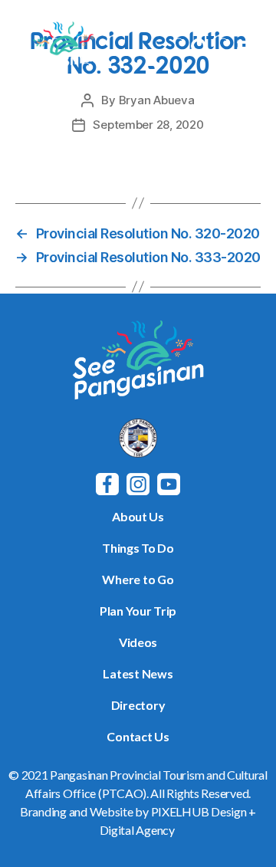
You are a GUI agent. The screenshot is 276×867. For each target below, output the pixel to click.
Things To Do (138, 547)
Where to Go (137, 579)
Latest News (137, 673)
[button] (247, 48)
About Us (138, 516)
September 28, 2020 (148, 124)
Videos (138, 642)
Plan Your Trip (138, 610)
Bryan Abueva (157, 100)
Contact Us (138, 736)
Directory (138, 705)
